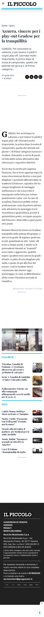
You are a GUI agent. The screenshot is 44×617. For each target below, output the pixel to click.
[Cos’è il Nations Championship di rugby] (37, 450)
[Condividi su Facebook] (27, 77)
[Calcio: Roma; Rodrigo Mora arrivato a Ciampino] (37, 412)
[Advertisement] (22, 15)
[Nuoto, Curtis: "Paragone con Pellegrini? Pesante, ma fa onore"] (37, 420)
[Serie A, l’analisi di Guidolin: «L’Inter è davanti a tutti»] (37, 380)
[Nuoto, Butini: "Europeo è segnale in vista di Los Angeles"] (37, 440)
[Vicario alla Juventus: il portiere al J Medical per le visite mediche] (37, 430)
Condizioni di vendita (15, 522)
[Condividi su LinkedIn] (31, 77)
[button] (22, 339)
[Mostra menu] (3, 3)
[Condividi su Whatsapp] (40, 77)
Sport (12, 25)
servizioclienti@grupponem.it (17, 579)
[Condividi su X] (36, 77)
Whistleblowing (12, 531)
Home (4, 25)
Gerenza (7, 525)
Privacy (7, 528)
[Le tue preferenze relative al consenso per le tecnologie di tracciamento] (39, 612)
